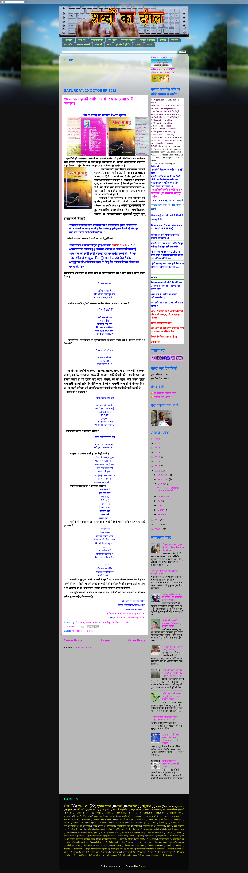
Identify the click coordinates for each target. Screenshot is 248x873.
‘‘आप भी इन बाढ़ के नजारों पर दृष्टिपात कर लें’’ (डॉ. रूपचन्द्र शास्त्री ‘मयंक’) (172, 673)
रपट (119, 806)
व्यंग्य (135, 845)
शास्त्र (142, 845)
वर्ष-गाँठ (69, 845)
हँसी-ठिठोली (180, 852)
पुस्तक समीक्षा (88, 631)
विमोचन (127, 845)
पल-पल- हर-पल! (83, 44)
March (161, 510)
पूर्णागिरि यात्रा (109, 836)
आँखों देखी (80, 809)
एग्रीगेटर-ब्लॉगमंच (128, 40)
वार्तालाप (77, 845)
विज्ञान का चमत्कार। (102, 845)
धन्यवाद (69, 832)
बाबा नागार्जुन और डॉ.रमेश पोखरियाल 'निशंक (81, 839)
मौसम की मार (126, 842)
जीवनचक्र (160, 826)
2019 (158, 443)
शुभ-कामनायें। (167, 845)
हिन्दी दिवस (82, 855)
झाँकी (168, 826)
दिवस (167, 829)
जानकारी (107, 813)
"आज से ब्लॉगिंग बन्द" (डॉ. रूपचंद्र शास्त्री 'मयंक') (92, 816)
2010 (158, 524)
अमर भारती (112, 40)
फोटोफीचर (150, 836)
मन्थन (133, 813)
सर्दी (65, 852)
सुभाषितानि (143, 852)
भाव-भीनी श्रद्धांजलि (120, 809)
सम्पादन (149, 44)
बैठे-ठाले (130, 839)
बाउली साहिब (174, 836)
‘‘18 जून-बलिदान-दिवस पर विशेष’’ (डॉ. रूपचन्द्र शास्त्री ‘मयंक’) (172, 597)
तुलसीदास (109, 829)
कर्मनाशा (66, 823)
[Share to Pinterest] (97, 626)
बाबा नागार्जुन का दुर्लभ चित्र (107, 839)
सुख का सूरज (115, 852)
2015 (158, 457)
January (162, 514)
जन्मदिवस (137, 826)
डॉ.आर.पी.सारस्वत (77, 829)
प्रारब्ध (132, 836)
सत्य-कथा (130, 849)
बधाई (159, 836)
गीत (81, 826)
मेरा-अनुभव (143, 813)
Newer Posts (73, 640)
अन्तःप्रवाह (77, 631)
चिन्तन (88, 826)
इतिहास (75, 819)
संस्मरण (83, 806)
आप (166, 816)
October (162, 483)
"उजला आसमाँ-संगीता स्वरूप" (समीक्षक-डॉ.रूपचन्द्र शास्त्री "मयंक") (171, 738)
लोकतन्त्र (154, 813)
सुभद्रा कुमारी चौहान (129, 852)
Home (105, 640)
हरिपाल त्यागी (71, 855)
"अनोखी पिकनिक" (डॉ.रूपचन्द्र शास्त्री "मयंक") (170, 764)
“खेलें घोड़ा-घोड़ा (167, 855)
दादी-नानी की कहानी (134, 829)
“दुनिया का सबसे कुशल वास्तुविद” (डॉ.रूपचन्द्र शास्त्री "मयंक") (171, 696)
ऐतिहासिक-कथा (165, 819)
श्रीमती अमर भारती (162, 397)
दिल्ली (160, 829)
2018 (158, 448)
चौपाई (95, 826)
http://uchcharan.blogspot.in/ (130, 617)
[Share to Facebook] (95, 626)
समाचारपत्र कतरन (152, 809)
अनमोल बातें (126, 816)
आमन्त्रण (67, 819)
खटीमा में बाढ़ (162, 823)
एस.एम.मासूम (153, 819)
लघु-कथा (146, 806)
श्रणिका (178, 845)
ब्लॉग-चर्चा (139, 839)
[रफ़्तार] (171, 69)
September (164, 496)
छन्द (101, 826)
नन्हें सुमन (174, 40)
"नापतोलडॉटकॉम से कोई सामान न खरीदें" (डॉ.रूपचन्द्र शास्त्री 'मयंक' (166, 193)
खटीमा (153, 823)
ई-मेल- (126, 613)
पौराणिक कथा (122, 836)
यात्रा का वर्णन (138, 842)
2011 (157, 520)
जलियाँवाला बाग (148, 826)
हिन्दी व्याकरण (142, 855)
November (163, 479)
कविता (84, 823)
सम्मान (163, 813)
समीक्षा (158, 806)
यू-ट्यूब (148, 842)
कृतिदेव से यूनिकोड (147, 40)
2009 (158, 529)
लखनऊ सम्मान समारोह (169, 842)
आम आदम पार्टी (176, 816)
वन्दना (182, 842)
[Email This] (88, 626)
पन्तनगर (169, 832)
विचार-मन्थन (88, 845)
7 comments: (71, 626)
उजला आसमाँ (86, 819)
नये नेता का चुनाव (91, 832)
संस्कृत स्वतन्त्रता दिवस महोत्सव (96, 849)
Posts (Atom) (85, 647)
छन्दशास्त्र (110, 826)
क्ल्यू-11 (145, 823)
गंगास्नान (73, 826)
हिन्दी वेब (132, 855)
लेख (66, 806)
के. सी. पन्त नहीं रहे (119, 823)
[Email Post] (82, 626)
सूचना (69, 809)
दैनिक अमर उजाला (178, 829)
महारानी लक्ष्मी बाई (178, 839)
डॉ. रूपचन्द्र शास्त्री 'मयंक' (165, 393)
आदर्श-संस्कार (156, 816)
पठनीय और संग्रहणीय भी (155, 832)
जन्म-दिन (88, 813)
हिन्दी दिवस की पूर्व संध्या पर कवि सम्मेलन (102, 855)
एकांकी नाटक (141, 819)
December (163, 474)
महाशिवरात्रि (71, 842)
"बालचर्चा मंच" (97, 40)
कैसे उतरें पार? (134, 823)
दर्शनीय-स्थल (120, 829)
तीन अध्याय (99, 829)
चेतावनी (180, 200)
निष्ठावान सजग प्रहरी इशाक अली (133, 832)
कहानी (181, 809)
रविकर (157, 842)
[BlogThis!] (90, 626)
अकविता (116, 816)
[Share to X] (93, 626)
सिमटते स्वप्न (95, 852)
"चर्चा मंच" (82, 40)
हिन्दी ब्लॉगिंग (122, 855)
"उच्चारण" (69, 40)
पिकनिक (178, 832)
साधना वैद (84, 852)
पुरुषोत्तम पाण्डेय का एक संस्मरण (74, 836)
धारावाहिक (78, 832)
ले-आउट (138, 44)
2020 (158, 439)
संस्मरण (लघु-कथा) (117, 849)
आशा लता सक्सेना (169, 809)
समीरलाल (171, 849)
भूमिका (154, 839)
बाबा (182, 836)
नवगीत (103, 832)
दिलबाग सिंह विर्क (149, 829)
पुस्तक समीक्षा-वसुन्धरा (95, 836)
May (160, 505)
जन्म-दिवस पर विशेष (123, 826)
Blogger (142, 866)
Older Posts (136, 640)
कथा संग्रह (177, 819)
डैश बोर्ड (163, 40)
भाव (147, 839)
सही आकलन (74, 852)
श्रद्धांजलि (67, 849)
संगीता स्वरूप (78, 849)
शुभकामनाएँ (179, 806)
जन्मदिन (98, 813)
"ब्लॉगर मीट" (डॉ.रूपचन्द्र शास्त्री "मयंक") (172, 648)
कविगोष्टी (75, 823)
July (160, 501)
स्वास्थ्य (152, 852)
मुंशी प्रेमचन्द (98, 842)
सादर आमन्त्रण (175, 813)
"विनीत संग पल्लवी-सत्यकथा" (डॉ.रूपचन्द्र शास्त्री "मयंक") (171, 623)
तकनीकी (89, 829)
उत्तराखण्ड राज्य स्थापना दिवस (104, 819)
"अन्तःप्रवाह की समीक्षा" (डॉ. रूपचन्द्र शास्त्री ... (169, 489)
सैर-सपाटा (68, 816)
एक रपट (132, 806)
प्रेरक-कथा (91, 809)
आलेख (168, 806)
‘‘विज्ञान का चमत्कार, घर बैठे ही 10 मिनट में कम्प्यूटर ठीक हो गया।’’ (173, 547)
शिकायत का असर (154, 845)
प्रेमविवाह (141, 836)
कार (90, 823)
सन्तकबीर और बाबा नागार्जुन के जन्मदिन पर (150, 849)
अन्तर (147, 816)
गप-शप (69, 813)
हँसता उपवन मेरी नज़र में (165, 852)
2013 (158, 466)
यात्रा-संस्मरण (136, 809)
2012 (158, 470)
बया (165, 836)
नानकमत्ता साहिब (121, 813)
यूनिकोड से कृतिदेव (122, 44)
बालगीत (122, 839)
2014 (158, 461)
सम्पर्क (179, 849)
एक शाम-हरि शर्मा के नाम (125, 819)
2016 (158, 452)
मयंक (109, 44)
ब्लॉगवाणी (98, 44)
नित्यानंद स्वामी (113, 832)
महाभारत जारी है (164, 839)
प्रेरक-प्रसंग (104, 809)
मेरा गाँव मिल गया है (112, 842)
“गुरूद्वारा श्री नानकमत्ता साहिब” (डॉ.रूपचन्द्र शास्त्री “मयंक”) (165, 718)
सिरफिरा (105, 852)
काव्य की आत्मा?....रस (102, 823)
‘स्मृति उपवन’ (154, 855)
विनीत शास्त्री (116, 845)
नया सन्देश (68, 44)
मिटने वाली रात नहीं (84, 842)
